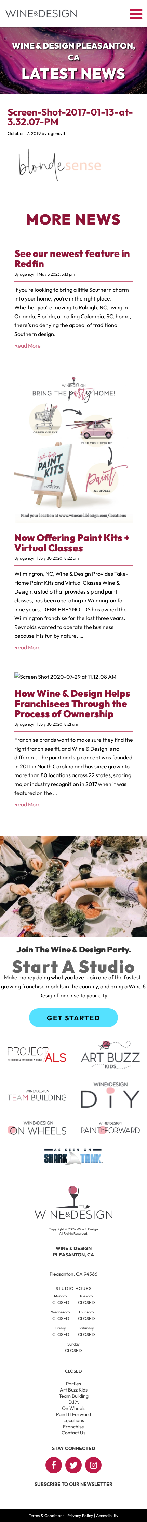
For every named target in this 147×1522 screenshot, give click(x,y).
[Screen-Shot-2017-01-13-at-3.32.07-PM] (59, 185)
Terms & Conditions (46, 1515)
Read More (27, 345)
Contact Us (73, 1433)
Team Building (74, 1396)
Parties (73, 1384)
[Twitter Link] (73, 1465)
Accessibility (107, 1515)
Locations (73, 1420)
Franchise (73, 1427)
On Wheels (73, 1408)
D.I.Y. (73, 1402)
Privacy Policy (80, 1515)
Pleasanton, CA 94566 (73, 1274)
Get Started (73, 1018)
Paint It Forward (73, 1414)
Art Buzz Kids (74, 1390)
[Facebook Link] (53, 1465)
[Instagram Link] (93, 1465)
